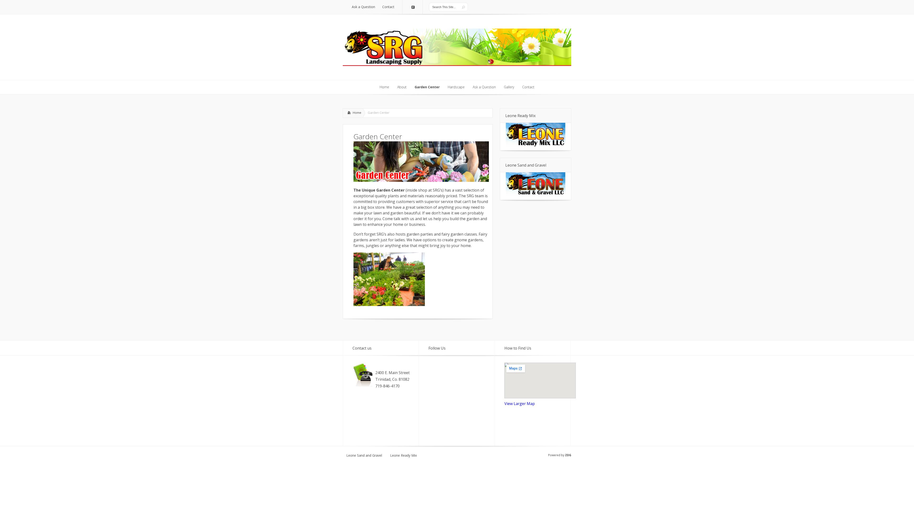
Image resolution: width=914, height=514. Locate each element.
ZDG (568, 455)
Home (357, 112)
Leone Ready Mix (403, 455)
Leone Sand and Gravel (364, 455)
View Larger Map (519, 403)
